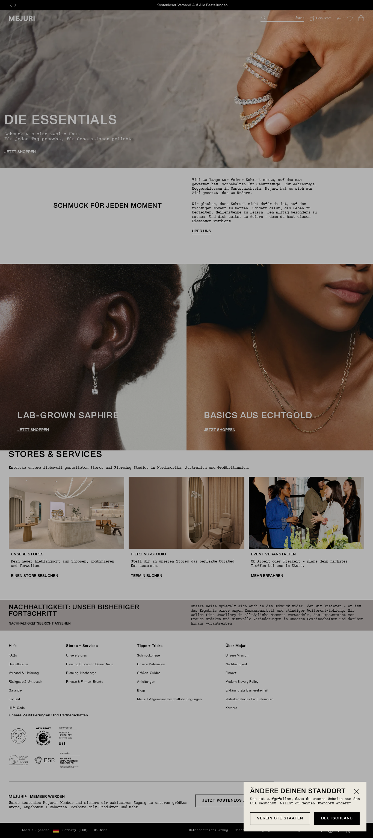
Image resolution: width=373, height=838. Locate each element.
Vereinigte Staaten (280, 818)
